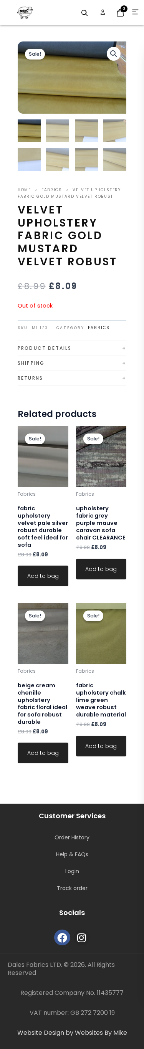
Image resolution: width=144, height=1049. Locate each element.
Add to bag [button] (43, 576)
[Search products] (84, 13)
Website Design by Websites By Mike (72, 1032)
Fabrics (51, 190)
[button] (114, 54)
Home (24, 190)
